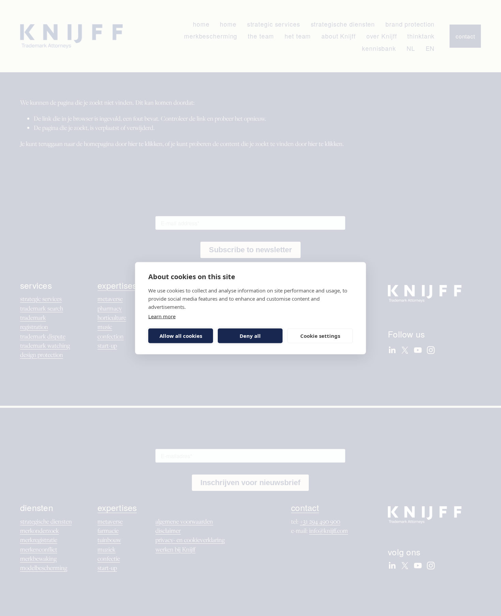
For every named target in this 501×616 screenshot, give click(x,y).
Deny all (250, 335)
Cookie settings (320, 335)
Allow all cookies (181, 335)
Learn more (162, 316)
